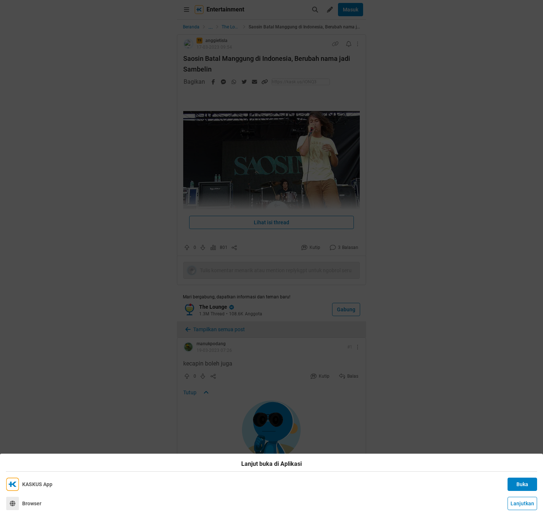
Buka (522, 484)
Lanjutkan (522, 503)
